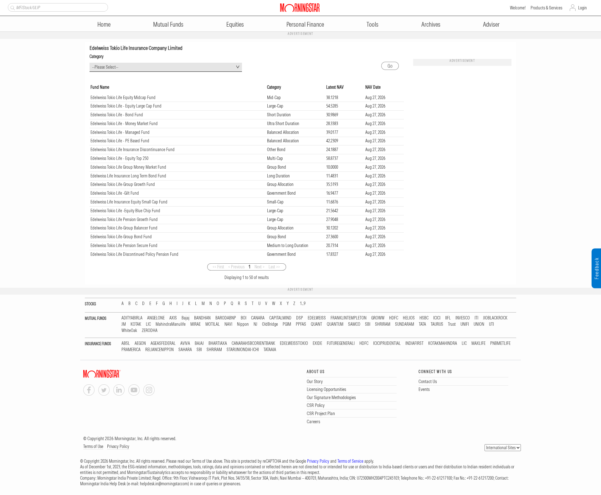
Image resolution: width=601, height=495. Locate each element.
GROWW (377, 318)
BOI (243, 318)
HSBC (424, 318)
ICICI (436, 318)
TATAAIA (270, 349)
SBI (367, 324)
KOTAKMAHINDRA (442, 343)
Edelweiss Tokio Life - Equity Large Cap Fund (126, 106)
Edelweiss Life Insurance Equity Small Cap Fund (128, 202)
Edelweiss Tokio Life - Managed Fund (120, 132)
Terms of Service (350, 461)
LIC (148, 324)
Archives (430, 24)
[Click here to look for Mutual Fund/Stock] (12, 7)
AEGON (140, 343)
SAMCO (354, 324)
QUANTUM (335, 324)
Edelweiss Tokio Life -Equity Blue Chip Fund (125, 210)
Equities (235, 24)
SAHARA (185, 349)
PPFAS (301, 324)
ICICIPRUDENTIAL (387, 343)
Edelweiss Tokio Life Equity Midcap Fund (123, 97)
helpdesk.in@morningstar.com (164, 484)
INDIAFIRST (414, 343)
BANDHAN (202, 318)
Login (582, 8)
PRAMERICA (131, 349)
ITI (476, 318)
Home (103, 24)
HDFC (393, 318)
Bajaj (185, 318)
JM (123, 324)
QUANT (316, 324)
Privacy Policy (118, 446)
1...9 (303, 303)
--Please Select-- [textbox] (105, 67)
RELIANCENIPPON (159, 349)
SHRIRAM (382, 324)
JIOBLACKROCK (495, 318)
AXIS (173, 318)
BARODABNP (225, 318)
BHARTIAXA (217, 343)
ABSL (125, 343)
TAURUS (437, 324)
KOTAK (136, 324)
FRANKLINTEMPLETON (349, 318)
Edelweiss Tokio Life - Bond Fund (116, 115)
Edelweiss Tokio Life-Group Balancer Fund (123, 228)
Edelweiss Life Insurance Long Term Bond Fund (128, 176)
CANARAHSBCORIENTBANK (253, 343)
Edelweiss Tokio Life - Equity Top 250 (119, 158)
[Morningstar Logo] (300, 7)
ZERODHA (149, 330)
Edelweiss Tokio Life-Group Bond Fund (121, 237)
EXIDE (317, 343)
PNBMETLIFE (500, 343)
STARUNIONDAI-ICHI (243, 349)
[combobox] (166, 67)
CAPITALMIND (280, 318)
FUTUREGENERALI (341, 343)
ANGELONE (156, 318)
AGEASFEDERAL (163, 343)
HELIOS (409, 318)
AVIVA (185, 343)
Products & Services (546, 8)
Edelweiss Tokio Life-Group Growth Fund (122, 184)
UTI (491, 324)
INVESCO (462, 318)
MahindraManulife (171, 324)
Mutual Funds (168, 24)
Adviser (491, 24)
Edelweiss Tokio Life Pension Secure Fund (123, 245)
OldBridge (270, 324)
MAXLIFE (478, 343)
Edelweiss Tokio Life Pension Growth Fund (124, 219)
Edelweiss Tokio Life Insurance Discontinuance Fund (132, 149)
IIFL (448, 318)
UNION (479, 324)
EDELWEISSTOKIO (294, 343)
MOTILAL (212, 324)
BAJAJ (199, 343)
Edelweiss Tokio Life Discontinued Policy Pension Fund (134, 254)
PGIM (287, 324)
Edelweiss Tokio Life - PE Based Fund (119, 141)
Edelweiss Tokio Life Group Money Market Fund (128, 167)
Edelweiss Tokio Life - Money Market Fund (124, 123)
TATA (422, 324)
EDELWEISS (317, 318)
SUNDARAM (404, 324)
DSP (299, 318)
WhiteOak (129, 330)
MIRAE (195, 324)
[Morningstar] (114, 374)
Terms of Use (93, 446)
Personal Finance (305, 24)
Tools (372, 24)
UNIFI (464, 324)
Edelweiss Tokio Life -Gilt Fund (114, 193)
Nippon (243, 324)
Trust (452, 324)
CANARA (258, 318)
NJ (255, 324)
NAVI (228, 324)
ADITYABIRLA (131, 318)
